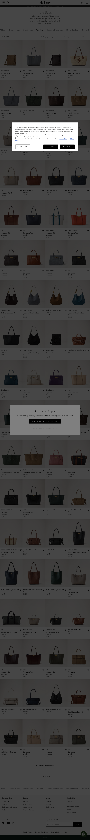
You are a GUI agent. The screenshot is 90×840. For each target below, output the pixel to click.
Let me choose (22, 147)
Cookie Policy (63, 138)
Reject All (51, 147)
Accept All (67, 147)
